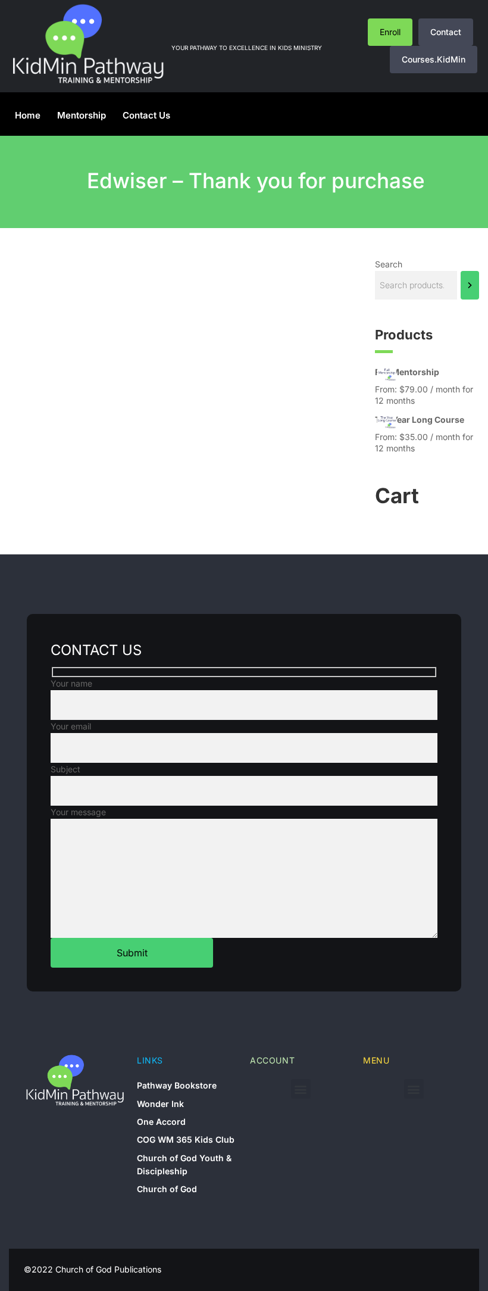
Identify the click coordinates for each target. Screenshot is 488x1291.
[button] (301, 1089)
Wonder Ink (160, 1104)
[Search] (470, 285)
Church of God (167, 1189)
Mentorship (81, 115)
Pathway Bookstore (177, 1085)
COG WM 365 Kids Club (185, 1139)
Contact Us (146, 115)
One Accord (161, 1122)
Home (27, 115)
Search (388, 264)
